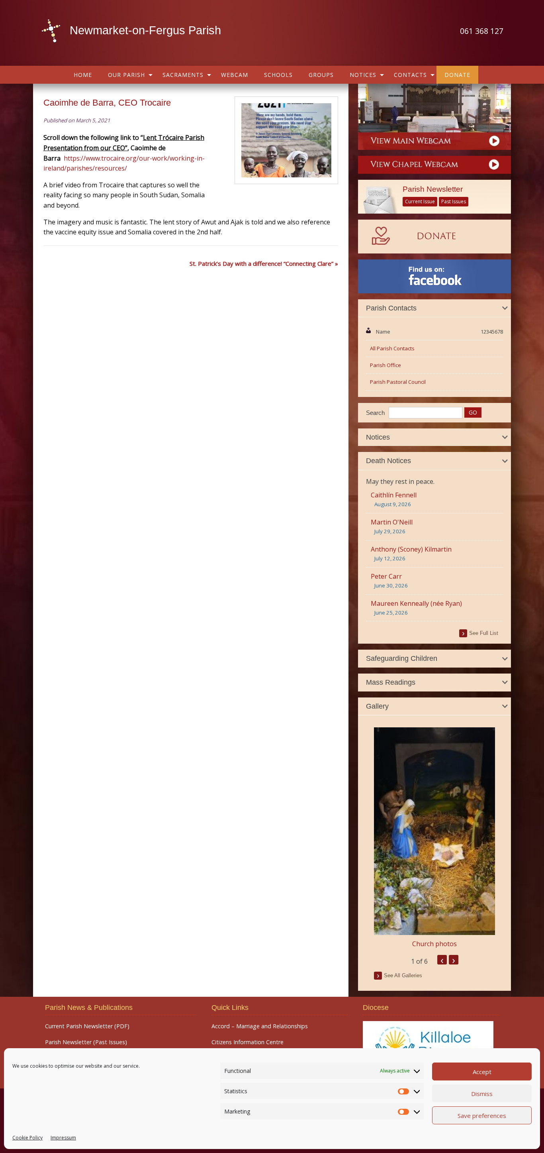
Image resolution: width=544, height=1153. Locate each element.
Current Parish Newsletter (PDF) (87, 1026)
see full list (483, 633)
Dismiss (482, 1094)
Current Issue (420, 201)
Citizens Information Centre (247, 1042)
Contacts (410, 75)
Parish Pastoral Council (398, 381)
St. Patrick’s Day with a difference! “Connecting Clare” (261, 263)
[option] (434, 838)
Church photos (434, 943)
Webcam (234, 75)
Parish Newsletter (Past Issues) (86, 1042)
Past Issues (453, 201)
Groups (321, 75)
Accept (482, 1072)
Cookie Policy (27, 1137)
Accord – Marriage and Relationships (259, 1026)
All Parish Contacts (392, 348)
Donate (457, 75)
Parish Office (385, 365)
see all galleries (403, 975)
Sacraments (183, 75)
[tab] (434, 308)
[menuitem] (83, 75)
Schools (278, 75)
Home (83, 75)
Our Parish (126, 75)
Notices (363, 75)
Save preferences (482, 1116)
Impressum (63, 1137)
